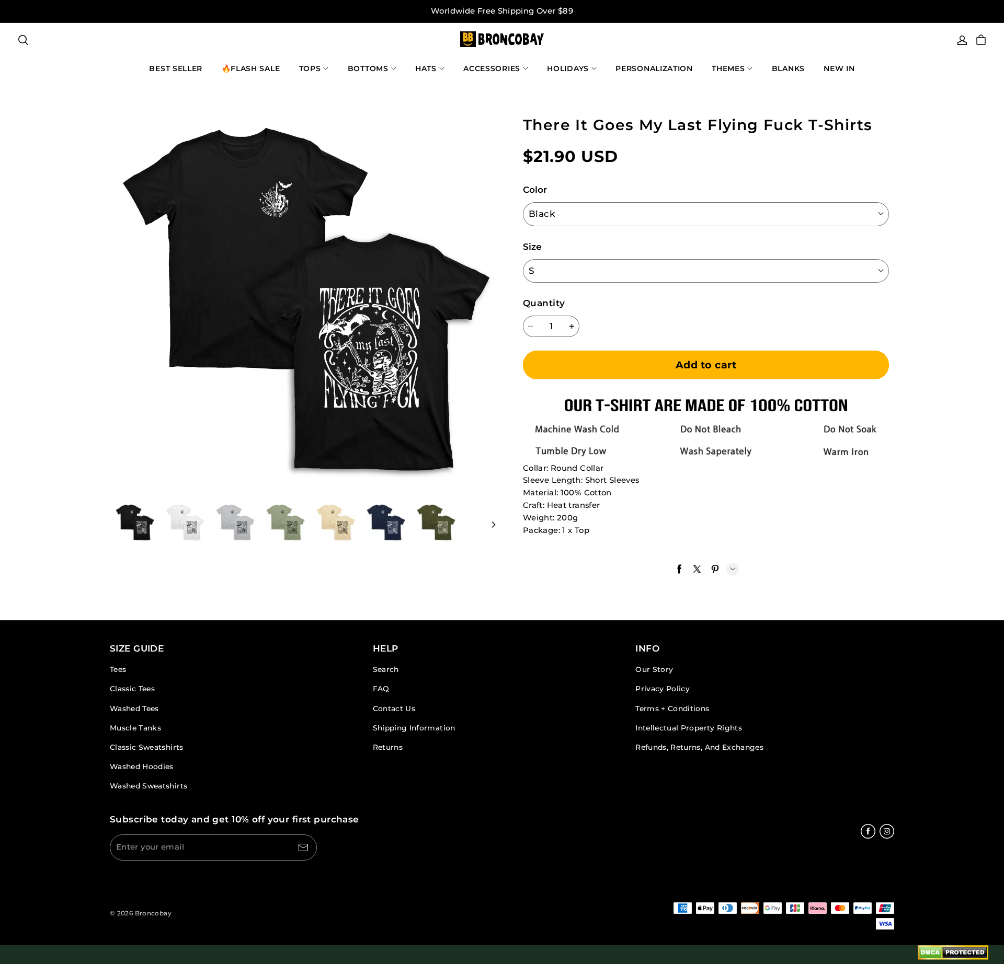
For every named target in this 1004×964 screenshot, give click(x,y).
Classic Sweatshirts (147, 747)
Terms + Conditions (672, 708)
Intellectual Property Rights (688, 728)
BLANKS (788, 68)
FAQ (381, 688)
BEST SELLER (175, 68)
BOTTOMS (368, 68)
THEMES (728, 68)
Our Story (654, 669)
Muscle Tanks (135, 728)
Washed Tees (134, 708)
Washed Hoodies (142, 766)
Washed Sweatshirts (148, 786)
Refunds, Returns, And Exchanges (699, 747)
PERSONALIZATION (654, 68)
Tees (118, 669)
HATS (426, 68)
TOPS (310, 68)
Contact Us (394, 708)
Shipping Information (414, 728)
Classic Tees (132, 688)
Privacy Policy (662, 688)
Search (386, 669)
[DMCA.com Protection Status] (953, 954)
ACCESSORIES (491, 68)
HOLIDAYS (568, 68)
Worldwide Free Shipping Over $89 (502, 11)
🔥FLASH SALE (251, 68)
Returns (388, 747)
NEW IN (839, 68)
